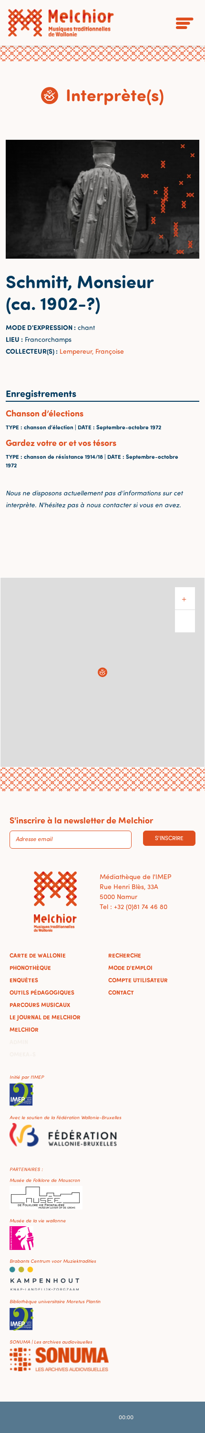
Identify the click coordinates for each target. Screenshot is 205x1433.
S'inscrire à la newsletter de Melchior (81, 820)
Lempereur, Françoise (92, 351)
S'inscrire (169, 838)
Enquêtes (24, 980)
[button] (102, 672)
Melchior (24, 1029)
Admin (19, 1042)
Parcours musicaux (40, 1004)
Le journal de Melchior (45, 1017)
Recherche (124, 955)
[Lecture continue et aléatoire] (153, 1417)
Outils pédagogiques (42, 992)
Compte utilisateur (138, 980)
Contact (121, 992)
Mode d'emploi (130, 967)
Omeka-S (23, 1054)
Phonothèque (30, 967)
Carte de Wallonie (38, 955)
